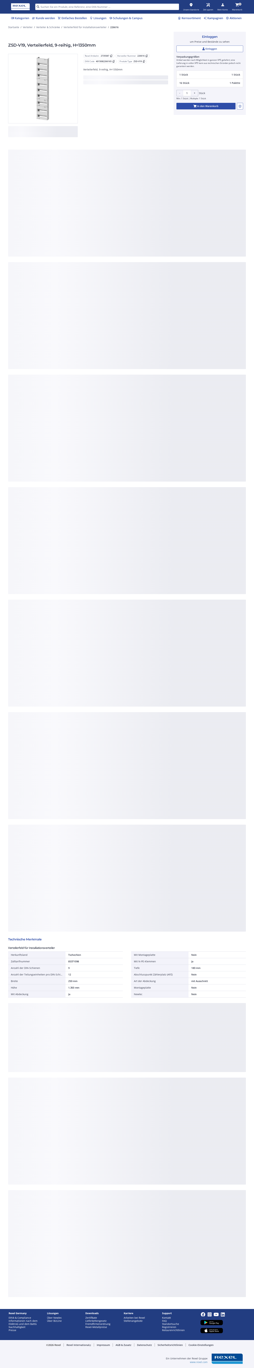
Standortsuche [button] (170, 1324)
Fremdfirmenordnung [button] (97, 1324)
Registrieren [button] (169, 1327)
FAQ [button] (164, 1320)
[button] (209, 75)
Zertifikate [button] (91, 1317)
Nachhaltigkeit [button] (17, 1327)
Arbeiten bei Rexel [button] (134, 1317)
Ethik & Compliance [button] (20, 1317)
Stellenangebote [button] (133, 1320)
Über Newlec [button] (54, 1317)
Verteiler (28, 27)
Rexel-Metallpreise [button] (96, 1327)
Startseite (13, 27)
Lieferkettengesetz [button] (96, 1320)
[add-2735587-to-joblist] (240, 106)
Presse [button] (12, 1330)
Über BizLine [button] (54, 1320)
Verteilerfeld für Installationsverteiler (85, 27)
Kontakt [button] (166, 1317)
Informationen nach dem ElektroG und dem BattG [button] (23, 1322)
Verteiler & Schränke (48, 27)
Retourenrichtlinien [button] (173, 1330)
